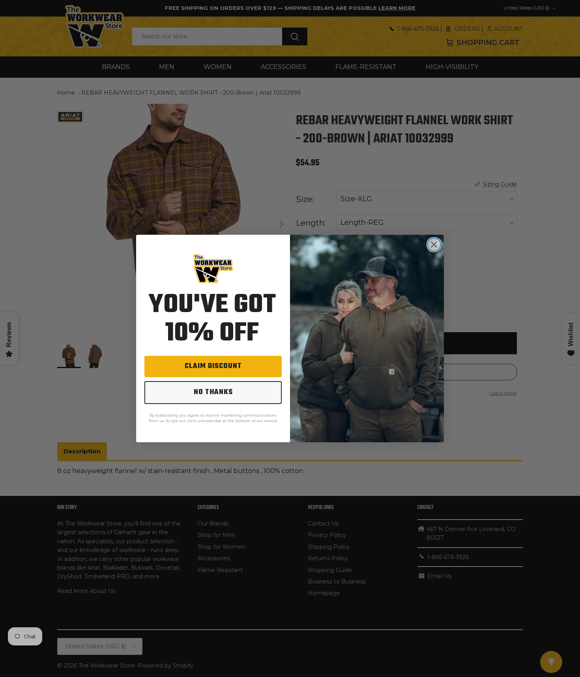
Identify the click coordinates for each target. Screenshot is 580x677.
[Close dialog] (434, 244)
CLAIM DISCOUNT (213, 366)
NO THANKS (213, 392)
